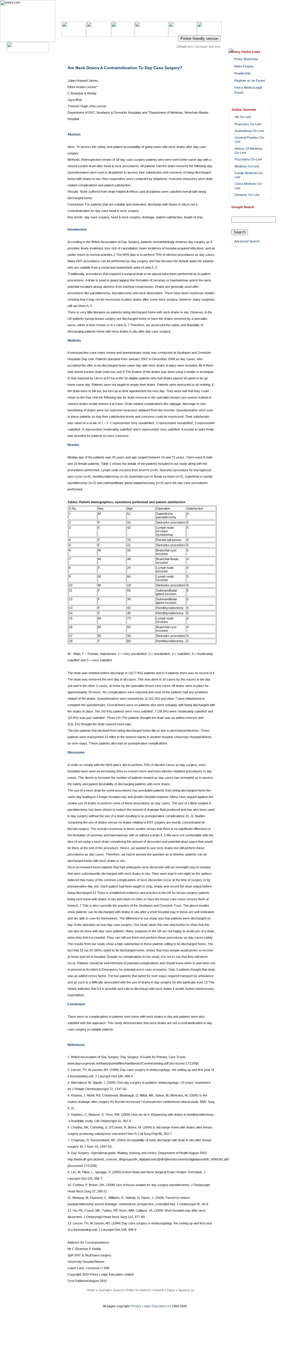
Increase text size (208, 46)
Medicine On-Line (247, 166)
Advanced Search (247, 241)
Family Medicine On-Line (249, 175)
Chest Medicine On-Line (249, 186)
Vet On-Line (243, 117)
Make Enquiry (244, 66)
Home (91, 1290)
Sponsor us (186, 1290)
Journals (104, 1290)
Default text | (186, 46)
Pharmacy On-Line (248, 124)
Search (118, 1290)
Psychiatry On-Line (248, 159)
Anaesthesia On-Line (249, 131)
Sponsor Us (209, 24)
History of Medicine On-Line (248, 150)
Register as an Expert (249, 80)
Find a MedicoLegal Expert (248, 90)
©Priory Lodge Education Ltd (150, 1306)
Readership (242, 73)
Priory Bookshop (246, 59)
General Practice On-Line (250, 139)
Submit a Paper (164, 1290)
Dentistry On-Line (247, 195)
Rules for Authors (138, 1290)
